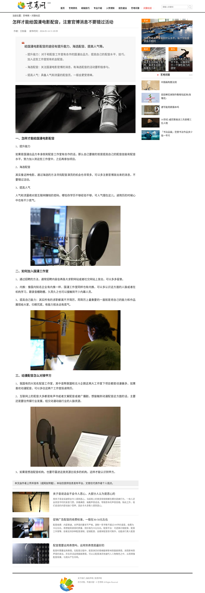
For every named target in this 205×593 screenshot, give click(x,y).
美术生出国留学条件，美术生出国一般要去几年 (153, 65)
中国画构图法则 (169, 82)
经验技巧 (85, 8)
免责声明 (98, 578)
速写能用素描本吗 (170, 107)
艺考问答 (135, 8)
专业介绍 (98, 8)
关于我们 (81, 578)
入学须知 (110, 8)
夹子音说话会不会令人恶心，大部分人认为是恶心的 (84, 493)
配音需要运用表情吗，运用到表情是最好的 (78, 545)
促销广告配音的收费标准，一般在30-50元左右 (80, 519)
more (191, 75)
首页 (62, 8)
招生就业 (123, 8)
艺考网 (26, 16)
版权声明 (89, 578)
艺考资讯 (73, 8)
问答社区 (147, 8)
